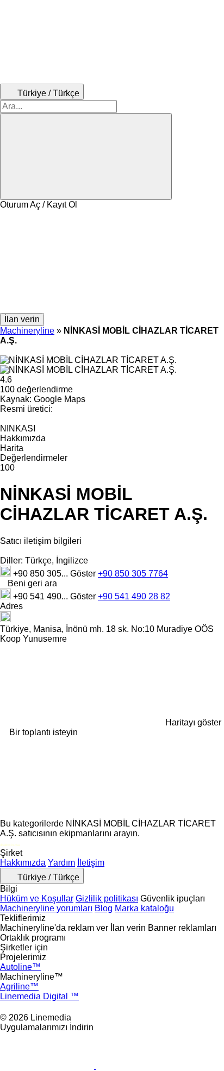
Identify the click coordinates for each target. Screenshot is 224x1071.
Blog (104, 908)
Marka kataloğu (144, 908)
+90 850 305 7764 (133, 573)
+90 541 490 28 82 (134, 596)
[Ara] (86, 156)
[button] (112, 261)
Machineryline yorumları (46, 908)
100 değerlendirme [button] (36, 389)
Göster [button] (84, 573)
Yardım (61, 862)
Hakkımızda (23, 862)
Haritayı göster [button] (193, 722)
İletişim (90, 862)
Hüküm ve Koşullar (36, 898)
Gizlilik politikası (107, 898)
